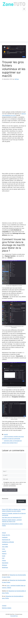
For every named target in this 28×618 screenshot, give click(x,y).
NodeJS (4, 553)
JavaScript (5, 544)
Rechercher (5, 498)
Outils (3, 556)
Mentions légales (6, 608)
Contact (4, 605)
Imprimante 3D (6, 539)
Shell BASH (5, 563)
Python (4, 560)
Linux (3, 549)
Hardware (4, 537)
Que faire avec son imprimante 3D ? (12, 517)
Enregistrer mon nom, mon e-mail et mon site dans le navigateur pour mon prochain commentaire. (15, 484)
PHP (3, 558)
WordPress (5, 567)
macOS (6, 434)
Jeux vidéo (5, 546)
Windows (4, 565)
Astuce (4, 532)
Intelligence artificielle (8, 542)
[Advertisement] (14, 27)
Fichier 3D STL (6, 535)
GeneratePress (14, 616)
